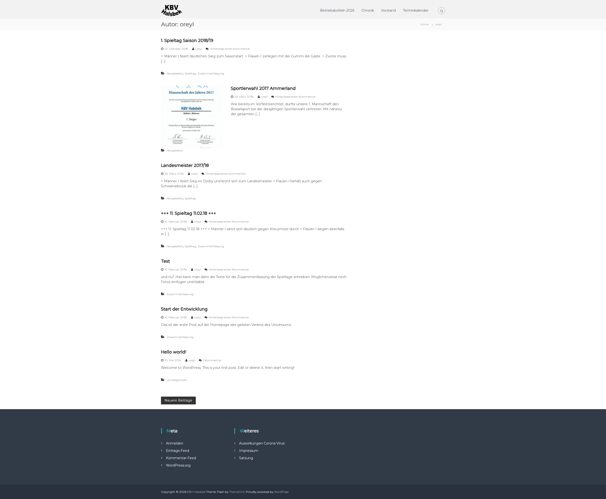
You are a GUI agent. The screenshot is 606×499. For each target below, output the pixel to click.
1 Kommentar (212, 360)
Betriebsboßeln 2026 (337, 10)
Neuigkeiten (175, 73)
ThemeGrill (236, 492)
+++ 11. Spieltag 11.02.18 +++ (188, 213)
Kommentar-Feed (181, 458)
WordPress (281, 492)
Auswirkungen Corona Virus (262, 443)
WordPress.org (178, 465)
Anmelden (174, 443)
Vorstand (388, 10)
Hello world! (173, 352)
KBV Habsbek (196, 492)
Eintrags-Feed (177, 451)
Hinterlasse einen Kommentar (230, 48)
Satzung (246, 458)
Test (165, 261)
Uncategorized (177, 380)
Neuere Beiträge (178, 400)
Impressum (248, 451)
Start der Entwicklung (184, 309)
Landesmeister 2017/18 (185, 165)
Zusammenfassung (210, 73)
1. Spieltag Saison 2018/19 (187, 40)
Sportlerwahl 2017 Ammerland (263, 88)
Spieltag (190, 73)
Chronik (367, 10)
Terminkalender (415, 10)
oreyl (199, 48)
